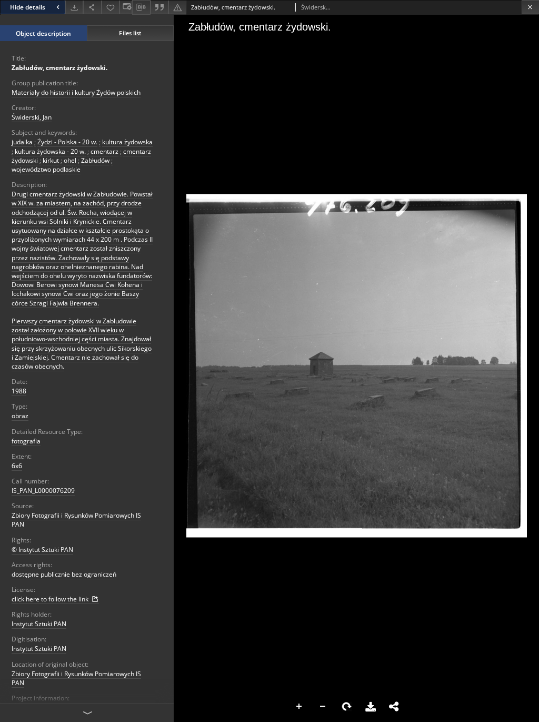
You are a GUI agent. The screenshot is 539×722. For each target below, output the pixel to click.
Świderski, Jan (32, 117)
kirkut (51, 160)
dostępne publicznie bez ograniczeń (64, 574)
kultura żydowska (127, 141)
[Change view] (125, 7)
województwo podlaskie (46, 169)
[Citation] (159, 7)
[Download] (74, 7)
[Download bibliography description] (141, 7)
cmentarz (104, 151)
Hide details (27, 7)
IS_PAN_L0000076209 (43, 490)
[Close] (530, 7)
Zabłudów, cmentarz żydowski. (59, 67)
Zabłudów (95, 160)
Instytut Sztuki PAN (39, 623)
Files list (130, 33)
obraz (20, 415)
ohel (70, 160)
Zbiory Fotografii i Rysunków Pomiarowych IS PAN (76, 520)
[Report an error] (177, 7)
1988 (19, 391)
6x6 (17, 465)
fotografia (26, 441)
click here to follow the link (51, 599)
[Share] (92, 7)
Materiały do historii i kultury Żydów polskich (76, 92)
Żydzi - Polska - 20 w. (67, 141)
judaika (22, 141)
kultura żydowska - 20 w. (50, 151)
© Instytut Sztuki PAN (42, 549)
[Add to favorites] (110, 7)
